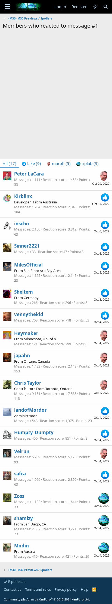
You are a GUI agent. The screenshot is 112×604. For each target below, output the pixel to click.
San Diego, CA (35, 524)
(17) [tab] (9, 163)
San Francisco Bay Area (42, 270)
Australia (50, 202)
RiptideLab (16, 581)
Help (84, 589)
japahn (22, 355)
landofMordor (30, 410)
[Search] (105, 7)
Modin (21, 546)
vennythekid (28, 314)
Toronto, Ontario (59, 388)
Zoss (19, 496)
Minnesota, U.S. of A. (40, 338)
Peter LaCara (29, 174)
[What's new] (94, 7)
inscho (21, 223)
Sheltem (23, 292)
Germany (31, 297)
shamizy (23, 518)
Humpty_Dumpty (34, 432)
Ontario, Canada (37, 361)
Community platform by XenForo (47, 599)
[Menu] (7, 7)
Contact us (12, 589)
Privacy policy (66, 589)
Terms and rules (38, 589)
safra (20, 473)
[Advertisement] (56, 88)
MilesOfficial (28, 265)
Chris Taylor (27, 383)
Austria (29, 551)
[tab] (31, 163)
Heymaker (26, 333)
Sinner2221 (27, 246)
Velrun (21, 451)
